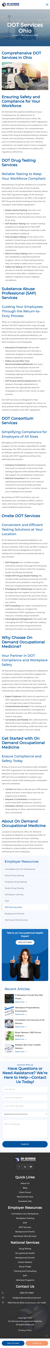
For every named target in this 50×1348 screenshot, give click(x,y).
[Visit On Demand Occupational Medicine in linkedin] (25, 1166)
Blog (25, 1188)
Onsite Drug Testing (14, 888)
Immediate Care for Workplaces (20, 869)
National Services (25, 1197)
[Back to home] (10, 4)
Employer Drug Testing (16, 882)
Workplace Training (14, 894)
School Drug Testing (14, 875)
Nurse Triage (25, 1266)
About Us (25, 1183)
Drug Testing (25, 1249)
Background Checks (14, 914)
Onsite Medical (25, 1262)
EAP (7, 901)
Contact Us (37, 1343)
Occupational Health (25, 1253)
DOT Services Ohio (13, 907)
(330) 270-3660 (25, 942)
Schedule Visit (25, 1201)
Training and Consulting (25, 1271)
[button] (47, 4)
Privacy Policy (25, 1330)
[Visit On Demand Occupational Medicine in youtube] (30, 1166)
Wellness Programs (25, 1280)
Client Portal (25, 1192)
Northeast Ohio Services (16, 920)
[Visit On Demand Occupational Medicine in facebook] (19, 1166)
